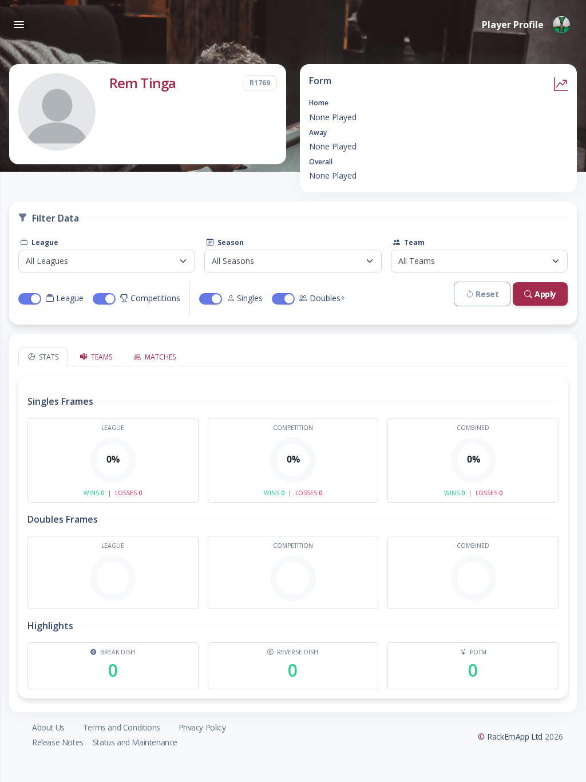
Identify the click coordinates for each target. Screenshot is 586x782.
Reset (487, 294)
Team (413, 242)
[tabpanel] (293, 532)
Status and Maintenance (135, 742)
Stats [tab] (47, 357)
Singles (250, 298)
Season (230, 242)
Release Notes (58, 742)
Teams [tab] (100, 357)
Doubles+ (328, 298)
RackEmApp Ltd (515, 736)
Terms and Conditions (121, 727)
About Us (48, 727)
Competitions (155, 298)
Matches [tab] (159, 357)
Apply (545, 294)
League (44, 242)
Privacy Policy (202, 727)
